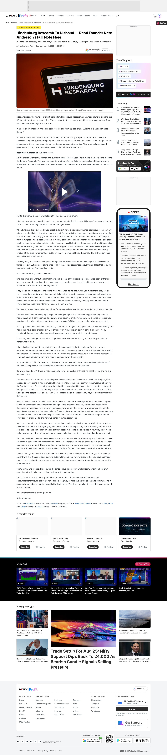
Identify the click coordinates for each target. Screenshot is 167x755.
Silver (23, 507)
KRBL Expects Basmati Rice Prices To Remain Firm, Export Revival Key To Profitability (31, 590)
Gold (110, 503)
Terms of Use (30, 751)
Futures (22, 715)
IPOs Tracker (24, 722)
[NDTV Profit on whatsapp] (39, 741)
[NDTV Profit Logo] (28, 688)
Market (54, 503)
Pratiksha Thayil (28, 46)
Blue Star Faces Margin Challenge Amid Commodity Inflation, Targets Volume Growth (100, 590)
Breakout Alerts (25, 707)
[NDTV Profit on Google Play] (124, 740)
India (75, 704)
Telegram (95, 704)
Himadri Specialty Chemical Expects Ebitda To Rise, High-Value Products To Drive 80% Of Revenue (66, 590)
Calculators (40, 719)
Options (22, 718)
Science (57, 711)
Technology (59, 707)
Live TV (34, 16)
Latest (42, 16)
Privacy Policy (43, 751)
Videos (76, 711)
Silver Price (59, 715)
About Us (19, 751)
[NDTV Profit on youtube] (35, 741)
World (38, 707)
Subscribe (25, 547)
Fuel (105, 503)
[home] (18, 14)
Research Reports (83, 16)
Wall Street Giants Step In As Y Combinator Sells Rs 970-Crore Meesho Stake (29, 632)
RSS (60, 751)
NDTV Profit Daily (60, 538)
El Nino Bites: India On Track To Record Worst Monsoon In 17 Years (133, 631)
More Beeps (133, 284)
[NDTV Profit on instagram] (27, 741)
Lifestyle (39, 711)
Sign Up (132, 709)
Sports (75, 707)
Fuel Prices (77, 715)
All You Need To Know (28, 538)
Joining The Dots (128, 538)
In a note (20, 129)
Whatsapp (95, 711)
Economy (70, 16)
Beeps (95, 16)
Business (60, 16)
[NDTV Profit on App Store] (142, 740)
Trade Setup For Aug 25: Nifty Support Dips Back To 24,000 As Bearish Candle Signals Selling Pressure (83, 659)
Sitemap (53, 751)
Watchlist (23, 704)
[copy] (112, 50)
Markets (51, 16)
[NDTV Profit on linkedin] (31, 741)
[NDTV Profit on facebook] (18, 741)
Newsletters (96, 700)
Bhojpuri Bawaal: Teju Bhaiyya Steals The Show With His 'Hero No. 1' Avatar (134, 660)
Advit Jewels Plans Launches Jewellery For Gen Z (131, 589)
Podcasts (95, 707)
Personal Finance (107, 16)
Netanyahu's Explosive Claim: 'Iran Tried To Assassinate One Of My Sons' (32, 660)
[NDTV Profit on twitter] (22, 741)
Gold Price (40, 715)
